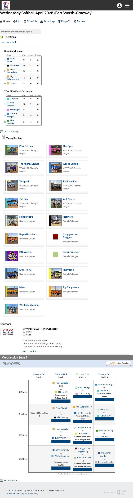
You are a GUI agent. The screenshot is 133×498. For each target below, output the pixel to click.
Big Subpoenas (71, 287)
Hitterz (13, 83)
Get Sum (14, 98)
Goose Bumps (70, 163)
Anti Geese (69, 199)
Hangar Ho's (26, 216)
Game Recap (60, 401)
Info (18, 21)
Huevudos (68, 269)
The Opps (15, 109)
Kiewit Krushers (71, 252)
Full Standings (11, 131)
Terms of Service (14, 493)
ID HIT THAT (25, 269)
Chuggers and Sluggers (70, 236)
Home (6, 21)
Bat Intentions (70, 181)
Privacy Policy (31, 493)
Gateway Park (9, 42)
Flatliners (14, 65)
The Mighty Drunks (29, 163)
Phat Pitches (26, 146)
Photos (81, 21)
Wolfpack (24, 181)
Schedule (32, 21)
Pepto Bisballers (28, 234)
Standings (49, 21)
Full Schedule (10, 480)
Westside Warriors (29, 305)
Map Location (29, 351)
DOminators (25, 252)
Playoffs (66, 21)
